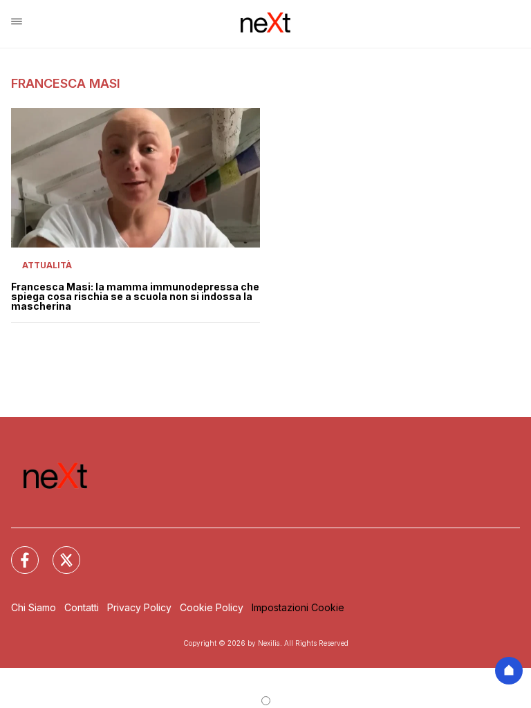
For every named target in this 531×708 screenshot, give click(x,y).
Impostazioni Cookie (298, 607)
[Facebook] (16, 551)
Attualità (47, 265)
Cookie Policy (211, 607)
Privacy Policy (139, 607)
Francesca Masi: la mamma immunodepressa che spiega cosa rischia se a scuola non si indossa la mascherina (135, 296)
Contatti (81, 607)
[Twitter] (58, 551)
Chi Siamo (33, 607)
